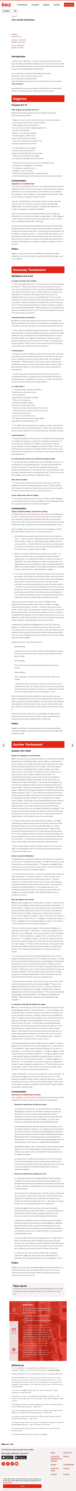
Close (22, 1486)
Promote (66, 1474)
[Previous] (3, 745)
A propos (35, 5)
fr (15, 11)
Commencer (22, 5)
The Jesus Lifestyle (54, 1370)
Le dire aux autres (55, 1469)
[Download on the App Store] (7, 1457)
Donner (57, 5)
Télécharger (69, 5)
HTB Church (67, 1453)
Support (46, 5)
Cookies (66, 1468)
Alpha (53, 1453)
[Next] (72, 745)
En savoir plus (7, 1482)
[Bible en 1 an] (6, 4)
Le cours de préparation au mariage (56, 1458)
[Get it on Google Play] (21, 1457)
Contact (54, 1474)
